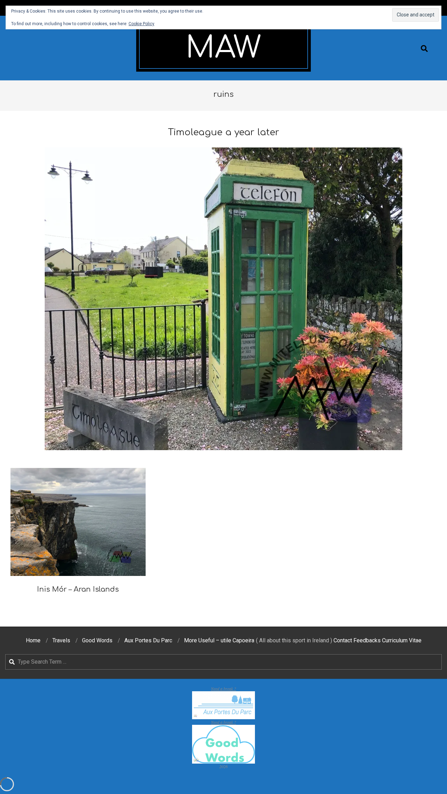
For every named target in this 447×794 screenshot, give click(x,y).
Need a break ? (223, 688)
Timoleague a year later (223, 132)
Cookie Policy (141, 23)
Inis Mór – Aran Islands (78, 589)
